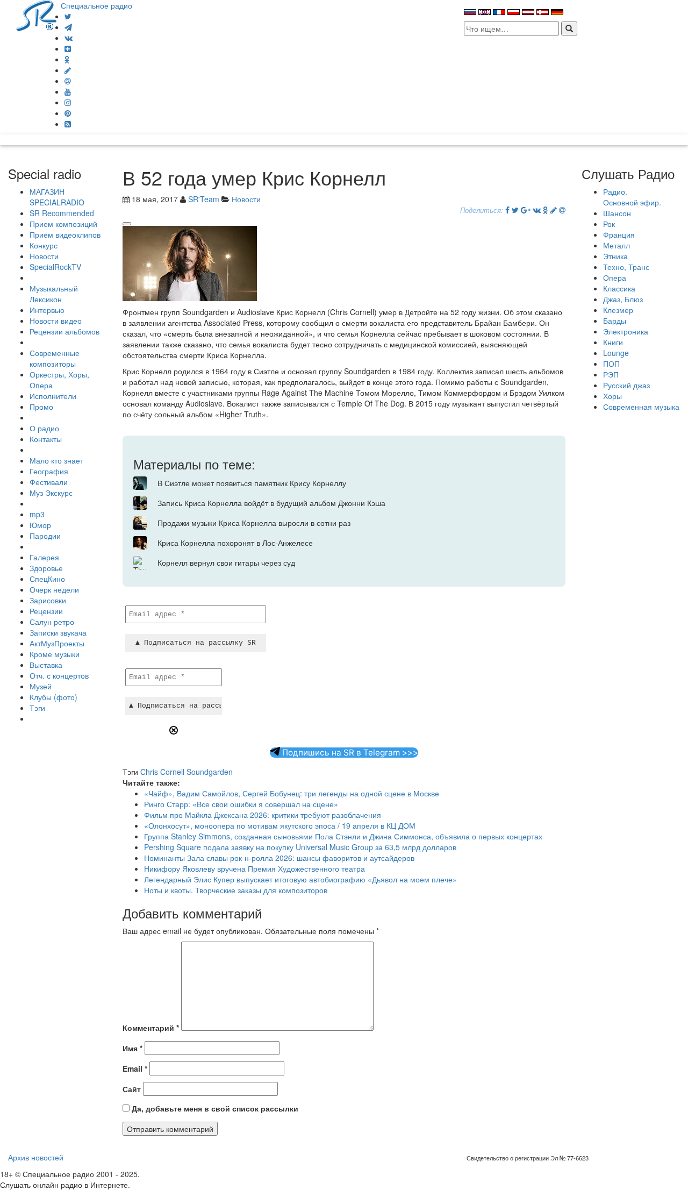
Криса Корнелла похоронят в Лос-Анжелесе (235, 542)
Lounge (616, 352)
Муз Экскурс (51, 492)
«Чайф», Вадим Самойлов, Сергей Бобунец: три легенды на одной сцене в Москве (291, 793)
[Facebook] (507, 209)
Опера (614, 277)
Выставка (46, 664)
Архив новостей (35, 1157)
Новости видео (56, 320)
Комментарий (151, 1027)
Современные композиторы (55, 358)
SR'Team (203, 199)
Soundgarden (210, 771)
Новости (44, 256)
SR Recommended (62, 213)
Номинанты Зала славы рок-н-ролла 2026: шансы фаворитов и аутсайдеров (279, 857)
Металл (616, 245)
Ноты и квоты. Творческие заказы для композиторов (235, 890)
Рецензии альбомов (64, 331)
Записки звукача (58, 632)
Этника (615, 256)
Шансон (617, 213)
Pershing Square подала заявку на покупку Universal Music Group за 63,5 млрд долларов (300, 847)
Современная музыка (641, 406)
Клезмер (618, 309)
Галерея (44, 557)
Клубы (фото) (53, 697)
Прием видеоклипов (65, 234)
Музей (41, 686)
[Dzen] (67, 48)
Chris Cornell (162, 771)
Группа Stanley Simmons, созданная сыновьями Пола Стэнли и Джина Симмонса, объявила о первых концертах (343, 836)
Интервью (47, 309)
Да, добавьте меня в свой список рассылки (214, 1108)
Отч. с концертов (59, 675)
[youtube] (67, 91)
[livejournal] (67, 70)
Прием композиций (63, 223)
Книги (613, 342)
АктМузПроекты (57, 643)
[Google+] (526, 209)
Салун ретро (52, 621)
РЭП (611, 374)
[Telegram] (68, 27)
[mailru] (67, 80)
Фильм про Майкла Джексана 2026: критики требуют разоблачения (262, 814)
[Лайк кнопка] (127, 223)
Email (135, 1068)
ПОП (611, 363)
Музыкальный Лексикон (54, 293)
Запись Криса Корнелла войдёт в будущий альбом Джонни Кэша (271, 502)
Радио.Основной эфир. (632, 197)
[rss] (67, 123)
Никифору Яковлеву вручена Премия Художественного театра (254, 868)
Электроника (625, 331)
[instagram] (67, 102)
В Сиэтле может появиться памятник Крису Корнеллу (251, 483)
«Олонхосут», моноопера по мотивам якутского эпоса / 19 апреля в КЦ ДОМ (279, 825)
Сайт (132, 1089)
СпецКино (47, 578)
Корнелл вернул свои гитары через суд (226, 562)
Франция (619, 234)
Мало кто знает (56, 460)
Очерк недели (54, 589)
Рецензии (46, 610)
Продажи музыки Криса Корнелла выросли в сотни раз (253, 522)
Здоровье (46, 567)
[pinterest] (67, 113)
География (49, 471)
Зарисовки (48, 600)
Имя (132, 1048)
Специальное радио (96, 5)
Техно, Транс (626, 266)
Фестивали (49, 481)
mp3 (37, 514)
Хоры (612, 395)
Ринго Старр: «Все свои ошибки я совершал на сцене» (241, 804)
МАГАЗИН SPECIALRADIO (57, 197)
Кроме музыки (55, 654)
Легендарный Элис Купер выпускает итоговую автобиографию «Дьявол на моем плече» (300, 879)
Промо (41, 406)
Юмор (40, 524)
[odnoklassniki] (67, 59)
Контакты (46, 438)
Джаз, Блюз (623, 299)
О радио (44, 428)
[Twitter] (67, 16)
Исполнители (53, 395)
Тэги (37, 707)
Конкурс (44, 245)
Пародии (45, 535)
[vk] (68, 37)
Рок (609, 223)
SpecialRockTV (55, 266)
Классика (619, 288)
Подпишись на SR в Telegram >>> (349, 752)
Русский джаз (626, 385)
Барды (614, 320)
